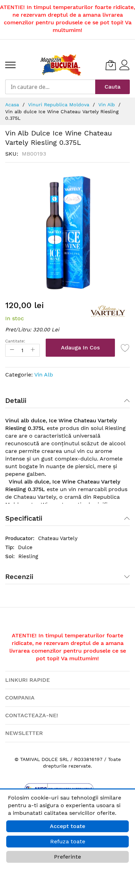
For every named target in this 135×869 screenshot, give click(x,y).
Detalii (15, 400)
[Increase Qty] (33, 350)
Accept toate (67, 826)
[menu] (10, 65)
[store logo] (60, 65)
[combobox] (50, 87)
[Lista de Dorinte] (125, 348)
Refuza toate (67, 841)
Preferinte (67, 856)
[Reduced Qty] (12, 350)
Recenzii (19, 576)
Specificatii (23, 518)
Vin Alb (43, 374)
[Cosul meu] (111, 65)
